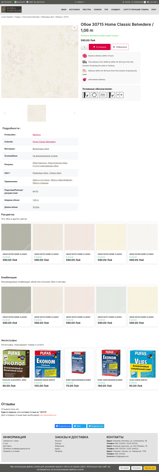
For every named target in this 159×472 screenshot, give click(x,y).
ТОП (106, 9)
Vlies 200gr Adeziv (138, 380)
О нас (5, 443)
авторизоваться (48, 415)
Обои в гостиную (41, 180)
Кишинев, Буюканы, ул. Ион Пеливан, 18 (130, 446)
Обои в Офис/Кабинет (61, 180)
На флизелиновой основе (45, 156)
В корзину (101, 47)
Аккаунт (58, 441)
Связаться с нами (10, 441)
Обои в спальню (40, 183)
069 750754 (120, 448)
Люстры (87, 9)
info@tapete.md (121, 456)
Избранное (59, 446)
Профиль (58, 451)
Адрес (57, 448)
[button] (36, 113)
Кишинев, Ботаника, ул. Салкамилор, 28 (130, 441)
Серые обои (55, 173)
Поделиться (64, 426)
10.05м (36, 207)
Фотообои (74, 9)
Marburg (37, 134)
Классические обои (57, 163)
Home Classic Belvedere (44, 141)
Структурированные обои (46, 166)
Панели (97, 9)
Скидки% (115, 9)
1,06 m (36, 200)
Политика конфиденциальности (16, 448)
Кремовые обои (40, 173)
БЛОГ (154, 9)
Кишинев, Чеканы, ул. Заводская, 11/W (129, 451)
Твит (78, 426)
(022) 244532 (132, 448)
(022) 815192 (132, 443)
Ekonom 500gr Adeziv (44, 380)
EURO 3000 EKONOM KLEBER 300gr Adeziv (78, 381)
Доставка (7, 446)
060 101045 (120, 454)
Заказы (58, 443)
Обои (63, 9)
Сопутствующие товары (136, 9)
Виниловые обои (41, 149)
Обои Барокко (40, 163)
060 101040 (120, 443)
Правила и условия (11, 451)
